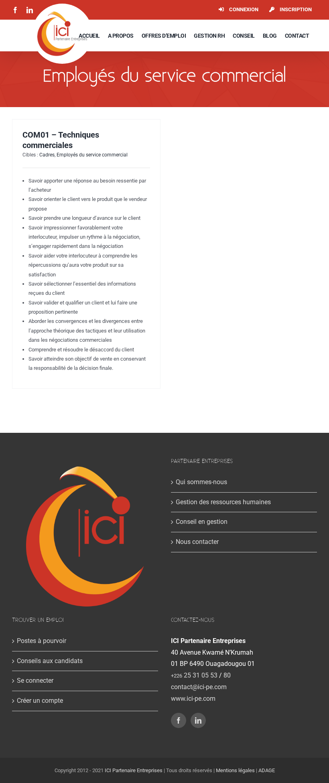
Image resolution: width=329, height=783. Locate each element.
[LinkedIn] (198, 720)
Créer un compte (40, 700)
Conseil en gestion (201, 521)
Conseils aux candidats (50, 661)
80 (227, 675)
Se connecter (35, 680)
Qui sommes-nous (201, 482)
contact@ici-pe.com (199, 687)
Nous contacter (197, 542)
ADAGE (266, 770)
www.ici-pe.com (193, 698)
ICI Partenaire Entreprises (133, 770)
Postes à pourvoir (41, 641)
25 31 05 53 (194, 675)
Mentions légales (235, 770)
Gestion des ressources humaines (223, 502)
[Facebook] (178, 720)
